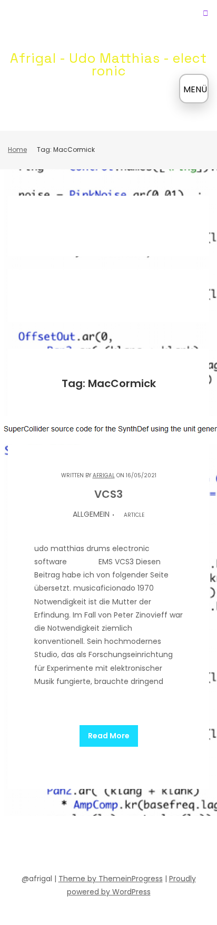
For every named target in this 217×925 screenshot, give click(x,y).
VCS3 (108, 494)
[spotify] (80, 846)
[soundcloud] (61, 846)
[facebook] (42, 846)
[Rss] (175, 846)
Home (17, 149)
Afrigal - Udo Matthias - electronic (108, 64)
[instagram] (137, 846)
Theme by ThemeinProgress (110, 878)
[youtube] (99, 846)
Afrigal (104, 475)
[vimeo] (118, 846)
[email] (156, 846)
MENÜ (195, 89)
